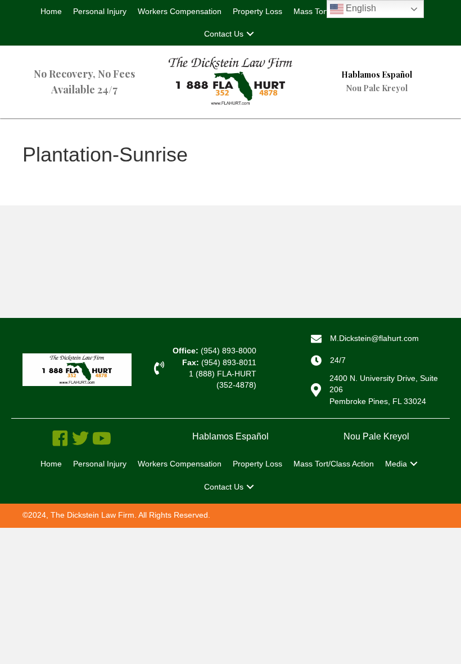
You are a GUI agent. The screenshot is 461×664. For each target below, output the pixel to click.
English (360, 8)
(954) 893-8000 (228, 350)
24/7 (338, 360)
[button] (250, 34)
